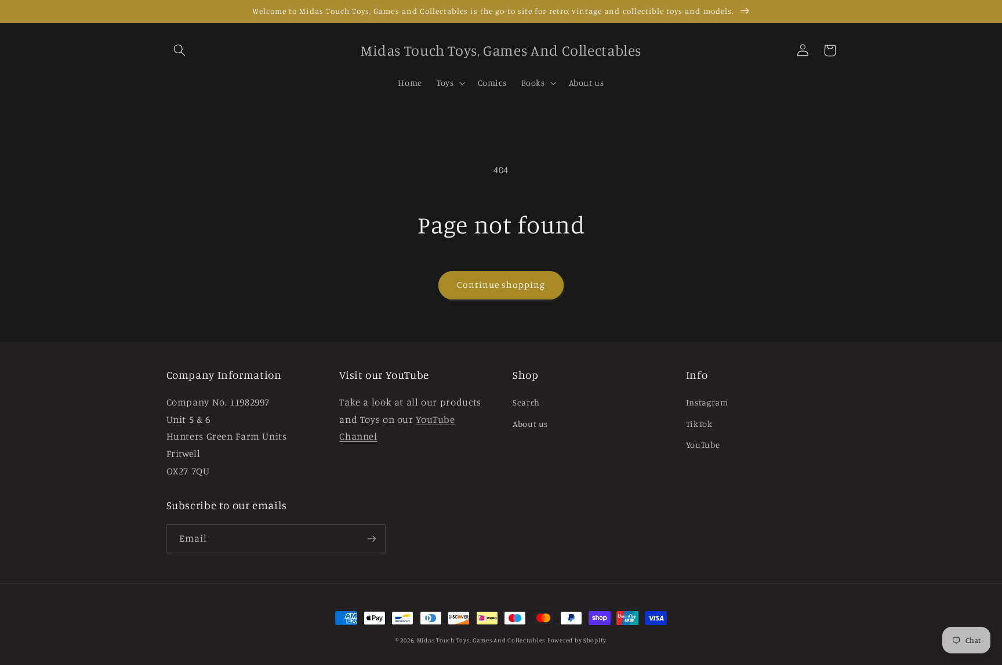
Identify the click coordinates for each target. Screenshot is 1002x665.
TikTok (699, 424)
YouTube (703, 445)
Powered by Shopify (577, 640)
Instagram (707, 402)
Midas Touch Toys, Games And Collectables (481, 640)
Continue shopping (501, 284)
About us (530, 424)
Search (526, 402)
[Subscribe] (371, 538)
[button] (179, 50)
